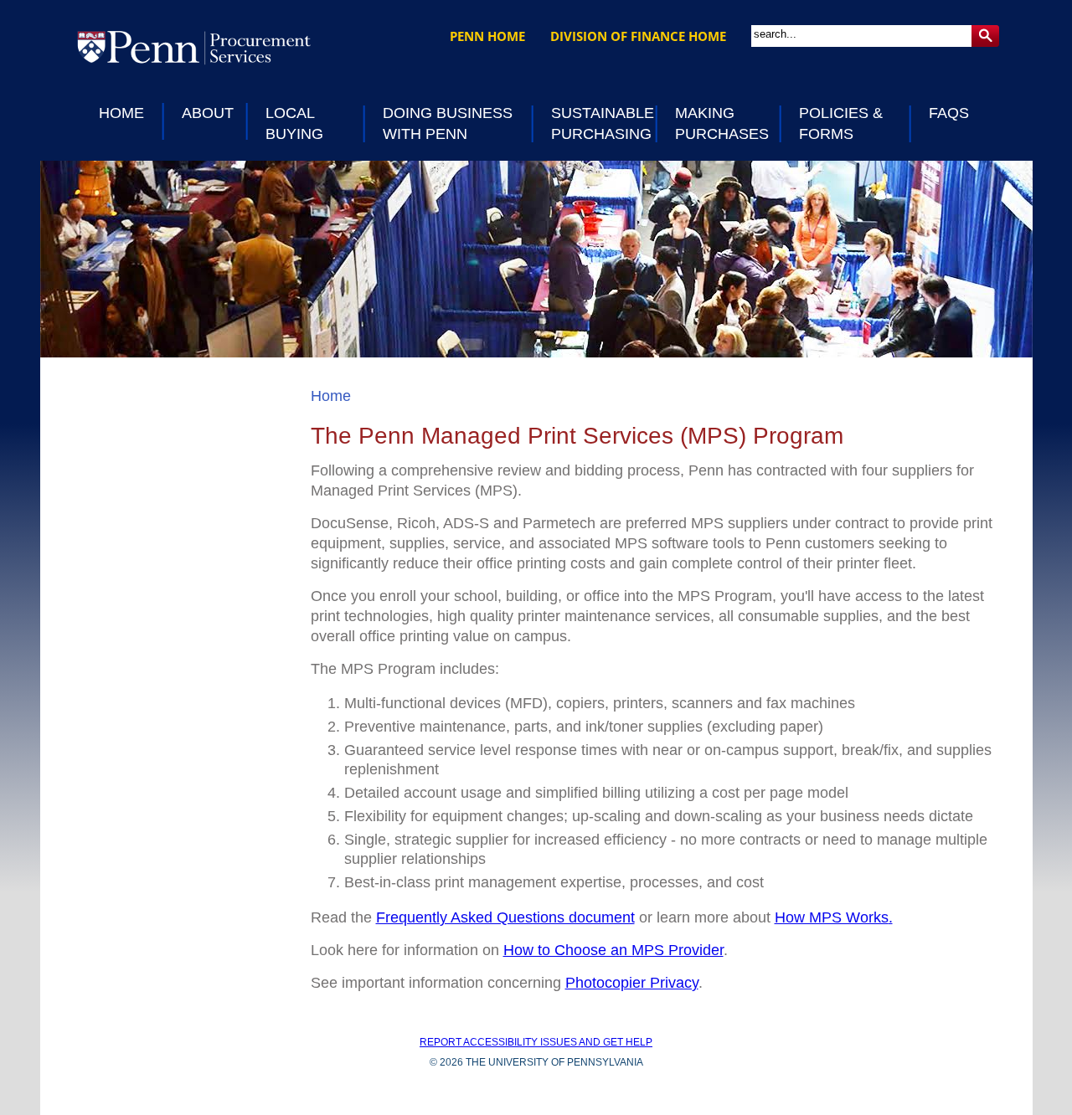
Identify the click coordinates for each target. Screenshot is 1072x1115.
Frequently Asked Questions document (505, 917)
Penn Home (487, 36)
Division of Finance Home (638, 36)
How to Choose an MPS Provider (613, 950)
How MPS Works (832, 917)
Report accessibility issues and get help (536, 1042)
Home (331, 396)
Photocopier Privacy (631, 982)
